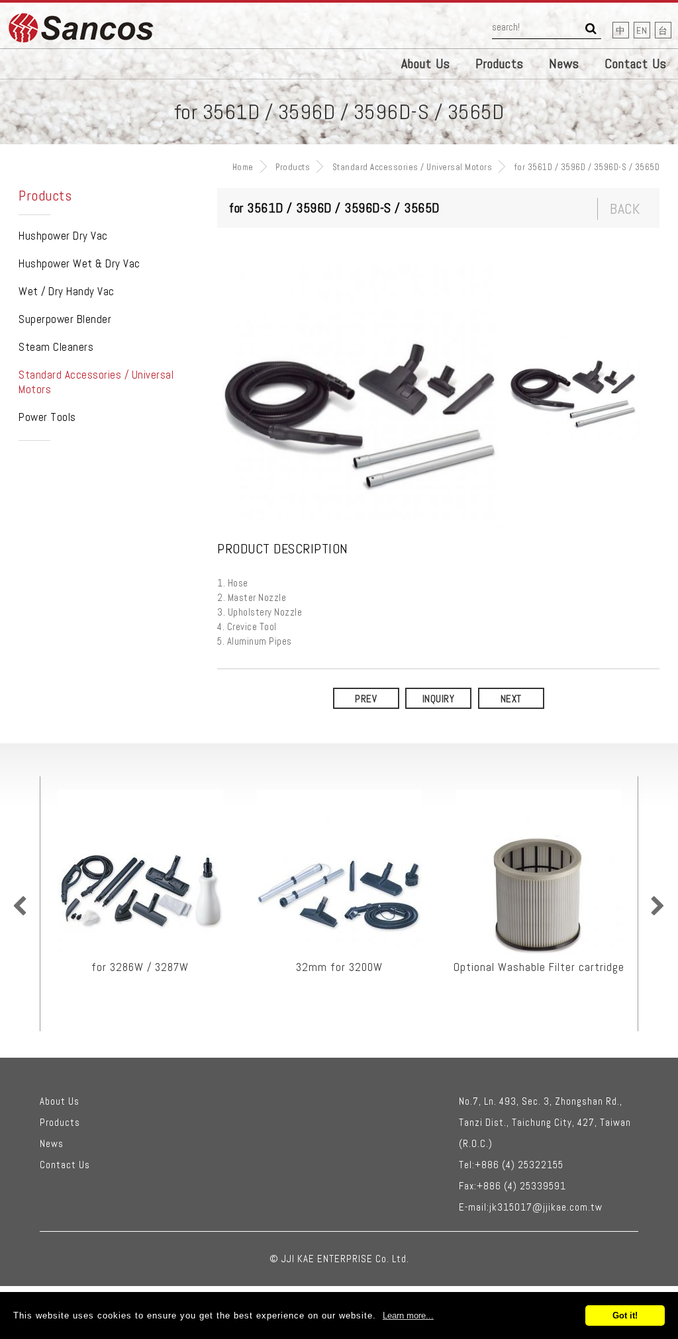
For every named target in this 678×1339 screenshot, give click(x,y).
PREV (366, 698)
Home (243, 167)
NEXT (511, 698)
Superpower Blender (65, 319)
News (564, 63)
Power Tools (47, 417)
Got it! (625, 1315)
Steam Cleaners (56, 347)
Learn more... (408, 1315)
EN (642, 30)
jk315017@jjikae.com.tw (546, 1207)
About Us (425, 63)
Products (499, 63)
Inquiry (438, 698)
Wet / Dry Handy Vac (67, 291)
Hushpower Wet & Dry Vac (79, 263)
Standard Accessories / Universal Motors (412, 167)
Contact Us (636, 63)
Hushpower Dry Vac (63, 235)
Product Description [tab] (282, 549)
